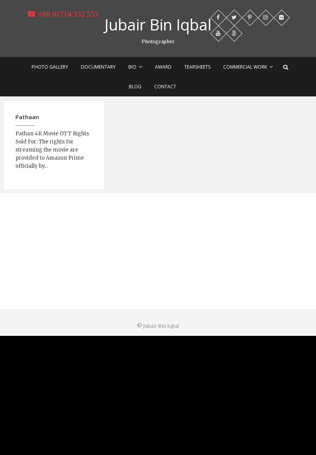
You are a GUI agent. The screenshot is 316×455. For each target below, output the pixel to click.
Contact (165, 86)
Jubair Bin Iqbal (158, 24)
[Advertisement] (158, 251)
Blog (135, 86)
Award (163, 67)
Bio (132, 67)
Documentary (98, 67)
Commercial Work (245, 67)
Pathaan (27, 117)
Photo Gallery (50, 67)
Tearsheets (197, 67)
